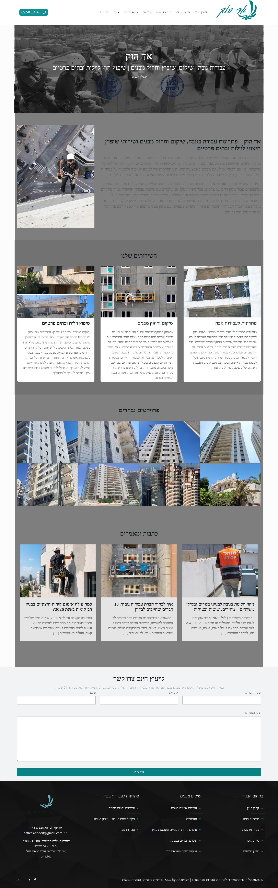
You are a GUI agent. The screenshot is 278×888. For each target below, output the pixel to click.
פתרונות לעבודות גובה (236, 323)
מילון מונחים (251, 851)
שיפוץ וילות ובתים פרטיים (66, 323)
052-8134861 (31, 12)
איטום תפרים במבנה (183, 840)
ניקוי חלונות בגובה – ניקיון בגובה (114, 819)
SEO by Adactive (177, 880)
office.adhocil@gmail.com (43, 833)
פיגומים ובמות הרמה (121, 808)
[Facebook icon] (35, 879)
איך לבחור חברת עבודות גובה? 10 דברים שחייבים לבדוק (143, 606)
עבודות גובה (127, 830)
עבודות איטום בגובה (184, 808)
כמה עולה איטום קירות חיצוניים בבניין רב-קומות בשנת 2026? (59, 606)
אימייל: (173, 692)
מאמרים (45, 856)
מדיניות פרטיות (153, 880)
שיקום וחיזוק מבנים (155, 323)
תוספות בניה (251, 819)
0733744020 (39, 828)
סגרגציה (191, 819)
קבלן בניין (253, 808)
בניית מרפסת (250, 830)
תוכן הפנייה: (253, 713)
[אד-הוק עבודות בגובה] (236, 9)
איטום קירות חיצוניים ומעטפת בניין (174, 830)
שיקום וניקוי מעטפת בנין (181, 851)
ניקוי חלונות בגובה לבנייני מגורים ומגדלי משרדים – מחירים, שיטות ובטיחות (220, 606)
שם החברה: (253, 692)
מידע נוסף (252, 840)
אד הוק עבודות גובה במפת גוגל (46, 851)
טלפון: (92, 692)
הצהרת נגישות (131, 880)
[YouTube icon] (29, 879)
